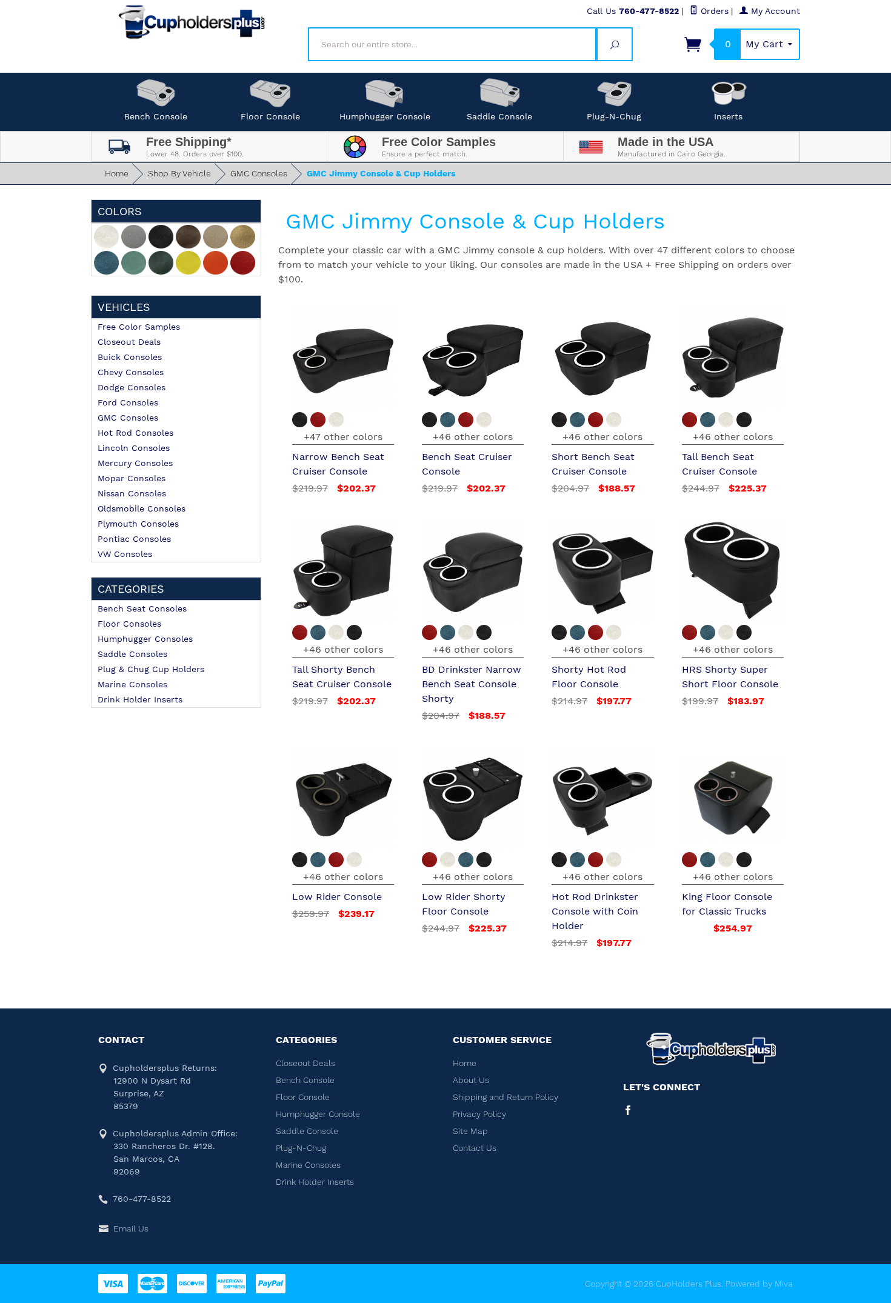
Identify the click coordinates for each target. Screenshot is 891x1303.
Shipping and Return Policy (505, 1097)
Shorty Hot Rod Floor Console (589, 677)
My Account (774, 11)
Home (116, 173)
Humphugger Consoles (145, 639)
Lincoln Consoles (134, 448)
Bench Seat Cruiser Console (467, 464)
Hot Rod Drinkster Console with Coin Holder (595, 911)
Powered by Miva (759, 1283)
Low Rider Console (337, 896)
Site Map (470, 1131)
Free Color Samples (139, 327)
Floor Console (270, 116)
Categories (131, 588)
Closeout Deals (129, 342)
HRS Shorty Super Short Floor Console (730, 677)
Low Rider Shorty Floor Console (464, 904)
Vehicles (124, 307)
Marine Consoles (132, 684)
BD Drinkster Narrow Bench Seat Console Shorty (471, 684)
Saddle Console (499, 116)
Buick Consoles (130, 357)
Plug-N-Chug (614, 116)
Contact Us (474, 1148)
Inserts (728, 116)
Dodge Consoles (131, 387)
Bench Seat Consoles (142, 608)
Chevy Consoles (131, 372)
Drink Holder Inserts (140, 699)
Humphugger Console (384, 116)
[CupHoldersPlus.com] (192, 22)
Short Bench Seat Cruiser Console (593, 464)
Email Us (130, 1228)
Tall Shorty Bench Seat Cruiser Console (342, 677)
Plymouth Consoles (138, 523)
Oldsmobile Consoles (141, 508)
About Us (471, 1080)
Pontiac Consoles (134, 539)
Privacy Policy (479, 1114)
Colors (120, 211)
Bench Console (155, 116)
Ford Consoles (128, 402)
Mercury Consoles (135, 463)
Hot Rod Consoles (135, 433)
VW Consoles (125, 554)
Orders (713, 11)
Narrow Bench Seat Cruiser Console (338, 464)
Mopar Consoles (131, 478)
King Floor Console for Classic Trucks (727, 904)
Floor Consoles (129, 623)
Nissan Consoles (132, 493)
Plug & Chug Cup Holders (151, 669)
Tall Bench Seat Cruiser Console (719, 464)
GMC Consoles (258, 173)
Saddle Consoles (132, 654)
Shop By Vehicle (179, 173)
